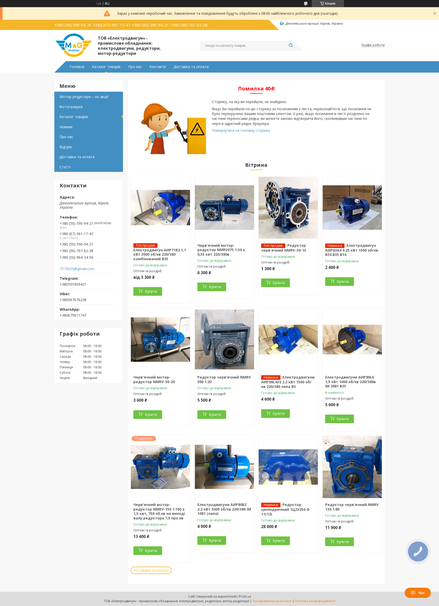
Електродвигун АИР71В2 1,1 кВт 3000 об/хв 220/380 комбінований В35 (159, 254)
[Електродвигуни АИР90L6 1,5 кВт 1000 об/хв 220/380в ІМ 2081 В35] (352, 339)
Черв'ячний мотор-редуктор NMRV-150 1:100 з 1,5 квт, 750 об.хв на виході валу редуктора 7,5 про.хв (159, 511)
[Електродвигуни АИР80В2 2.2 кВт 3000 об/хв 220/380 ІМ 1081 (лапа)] (224, 467)
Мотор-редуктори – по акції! (83, 96)
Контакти (157, 67)
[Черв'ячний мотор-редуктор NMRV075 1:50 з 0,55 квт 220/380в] (224, 207)
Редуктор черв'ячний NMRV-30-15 (283, 248)
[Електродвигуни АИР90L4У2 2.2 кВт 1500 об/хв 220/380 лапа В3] (288, 339)
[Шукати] (291, 45)
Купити (151, 291)
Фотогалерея (71, 106)
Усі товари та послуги (151, 570)
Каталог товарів (106, 67)
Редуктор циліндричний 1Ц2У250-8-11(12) (285, 509)
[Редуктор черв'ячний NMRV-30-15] (288, 207)
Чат (421, 593)
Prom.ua (245, 596)
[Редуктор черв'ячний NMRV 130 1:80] (352, 467)
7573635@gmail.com (77, 269)
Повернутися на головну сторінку (241, 130)
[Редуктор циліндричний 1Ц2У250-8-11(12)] (288, 467)
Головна (77, 67)
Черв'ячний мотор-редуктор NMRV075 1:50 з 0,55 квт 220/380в (221, 250)
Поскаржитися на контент (272, 601)
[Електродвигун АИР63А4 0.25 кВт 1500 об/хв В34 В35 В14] (352, 207)
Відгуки (65, 146)
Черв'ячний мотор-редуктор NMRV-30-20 (154, 379)
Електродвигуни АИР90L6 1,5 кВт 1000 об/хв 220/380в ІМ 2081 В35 (350, 381)
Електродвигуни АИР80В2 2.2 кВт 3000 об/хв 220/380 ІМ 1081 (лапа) (224, 509)
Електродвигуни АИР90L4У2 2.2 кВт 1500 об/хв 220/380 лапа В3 (288, 382)
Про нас (135, 67)
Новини (65, 126)
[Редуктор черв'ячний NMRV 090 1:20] (224, 339)
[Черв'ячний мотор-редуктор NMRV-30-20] (160, 339)
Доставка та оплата (191, 67)
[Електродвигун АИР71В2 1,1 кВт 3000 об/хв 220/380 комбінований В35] (160, 207)
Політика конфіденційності (315, 601)
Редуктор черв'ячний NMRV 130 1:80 (352, 507)
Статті (65, 167)
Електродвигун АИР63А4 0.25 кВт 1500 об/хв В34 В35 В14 (351, 250)
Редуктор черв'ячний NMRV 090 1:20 (224, 379)
